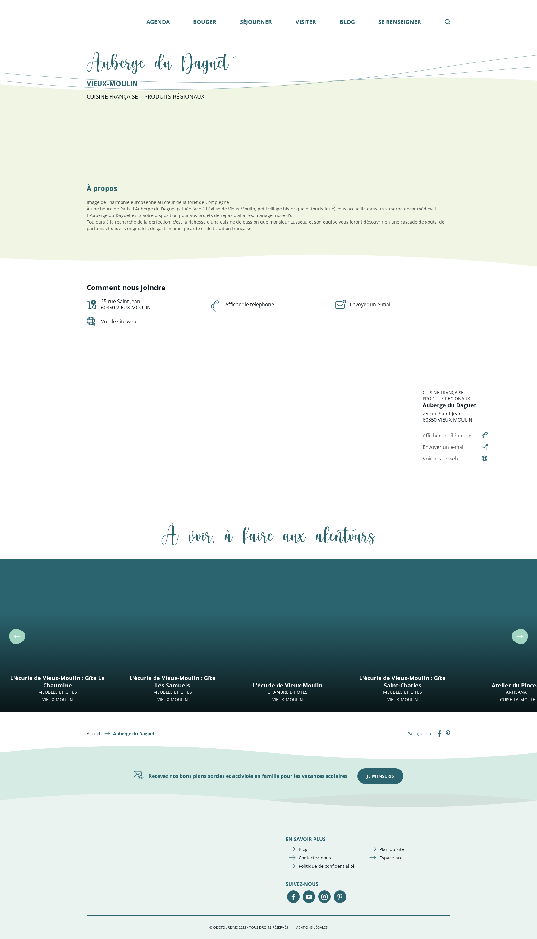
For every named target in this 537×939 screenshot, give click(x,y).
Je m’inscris (380, 776)
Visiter (306, 21)
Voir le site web (118, 321)
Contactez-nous (315, 858)
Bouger (204, 21)
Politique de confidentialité (327, 866)
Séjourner (256, 21)
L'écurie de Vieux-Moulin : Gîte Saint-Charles (402, 681)
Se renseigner (399, 21)
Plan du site (391, 849)
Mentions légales (311, 927)
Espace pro (390, 858)
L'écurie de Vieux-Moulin (288, 685)
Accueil (94, 734)
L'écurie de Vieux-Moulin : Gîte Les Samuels (172, 681)
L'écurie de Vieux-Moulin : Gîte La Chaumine (57, 681)
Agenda (158, 21)
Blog (347, 21)
